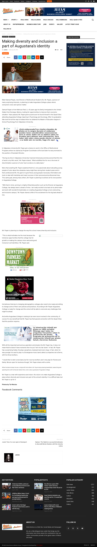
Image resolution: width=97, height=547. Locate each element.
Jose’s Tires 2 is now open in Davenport (14, 442)
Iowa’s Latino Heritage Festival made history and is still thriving (21, 506)
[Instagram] (89, 1)
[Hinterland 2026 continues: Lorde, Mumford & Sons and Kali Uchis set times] (6, 486)
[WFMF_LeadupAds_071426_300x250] (32, 422)
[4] (59, 15)
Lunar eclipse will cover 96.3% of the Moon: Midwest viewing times (53, 506)
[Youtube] (94, 1)
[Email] (42, 57)
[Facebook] (86, 1)
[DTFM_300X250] (19, 273)
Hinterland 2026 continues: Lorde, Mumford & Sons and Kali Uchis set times (21, 485)
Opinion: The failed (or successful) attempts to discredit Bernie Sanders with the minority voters (49, 444)
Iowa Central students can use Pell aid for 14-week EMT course (53, 497)
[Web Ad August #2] (32, 342)
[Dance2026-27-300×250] (19, 301)
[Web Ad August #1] (32, 143)
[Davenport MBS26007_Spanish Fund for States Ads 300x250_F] (80, 66)
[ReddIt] (37, 57)
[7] (32, 225)
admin (5, 49)
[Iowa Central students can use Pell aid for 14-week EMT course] (38, 497)
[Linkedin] (33, 57)
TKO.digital (39, 545)
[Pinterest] (24, 57)
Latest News (10, 34)
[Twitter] (91, 1)
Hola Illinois (18, 34)
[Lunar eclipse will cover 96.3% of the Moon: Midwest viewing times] (38, 507)
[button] (92, 19)
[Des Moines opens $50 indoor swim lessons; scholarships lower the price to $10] (38, 486)
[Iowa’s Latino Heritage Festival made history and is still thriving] (6, 507)
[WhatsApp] (29, 57)
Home (3, 34)
